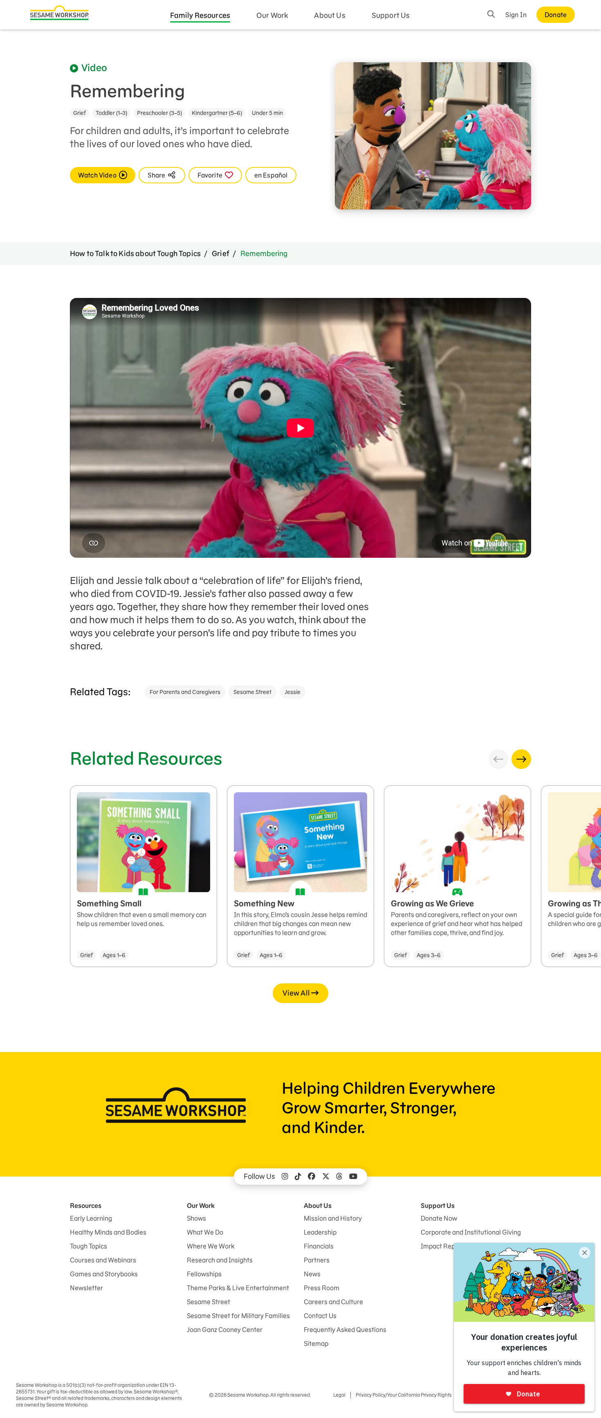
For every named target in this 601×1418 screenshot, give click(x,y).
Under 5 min (267, 113)
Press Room (321, 1288)
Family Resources (200, 15)
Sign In (516, 15)
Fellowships (204, 1274)
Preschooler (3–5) (159, 113)
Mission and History (333, 1218)
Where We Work (210, 1246)
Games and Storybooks (104, 1274)
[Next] (521, 759)
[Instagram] (285, 1176)
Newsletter (86, 1288)
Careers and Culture (333, 1302)
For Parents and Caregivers (185, 692)
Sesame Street (252, 692)
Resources (85, 1206)
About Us (329, 15)
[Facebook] (311, 1176)
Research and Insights (220, 1260)
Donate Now (439, 1218)
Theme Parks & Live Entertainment (238, 1288)
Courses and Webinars (103, 1260)
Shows (196, 1218)
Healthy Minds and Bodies (108, 1232)
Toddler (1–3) (111, 113)
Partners (317, 1260)
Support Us (391, 15)
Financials (319, 1246)
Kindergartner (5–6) (217, 113)
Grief (79, 113)
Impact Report (442, 1246)
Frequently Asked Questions (345, 1330)
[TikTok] (298, 1176)
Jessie (292, 692)
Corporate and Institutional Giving (471, 1232)
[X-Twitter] (326, 1176)
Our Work (272, 15)
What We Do (205, 1232)
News (312, 1274)
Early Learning (91, 1218)
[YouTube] (353, 1176)
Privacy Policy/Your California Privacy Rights (404, 1395)
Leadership (320, 1232)
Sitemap (316, 1343)
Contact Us (320, 1316)
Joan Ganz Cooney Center (224, 1330)
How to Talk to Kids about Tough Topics (135, 253)
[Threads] (339, 1176)
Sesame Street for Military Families (238, 1316)
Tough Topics (88, 1246)
